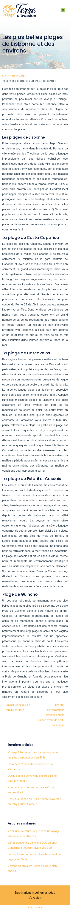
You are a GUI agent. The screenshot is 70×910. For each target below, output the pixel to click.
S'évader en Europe (16, 76)
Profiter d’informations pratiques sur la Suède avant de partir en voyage (51, 715)
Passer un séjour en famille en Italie (18, 707)
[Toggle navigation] (63, 10)
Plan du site (35, 907)
